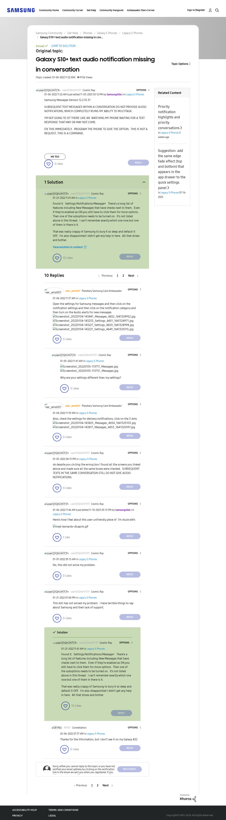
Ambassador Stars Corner (141, 10)
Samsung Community (49, 33)
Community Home (49, 10)
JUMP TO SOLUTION (63, 46)
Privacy (17, 815)
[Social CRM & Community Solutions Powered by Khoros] (188, 798)
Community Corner (72, 10)
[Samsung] (21, 10)
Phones (87, 33)
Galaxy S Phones (107, 33)
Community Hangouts (111, 10)
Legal (52, 815)
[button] (143, 90)
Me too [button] (55, 156)
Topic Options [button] (179, 64)
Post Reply (129, 769)
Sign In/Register (196, 10)
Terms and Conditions (64, 810)
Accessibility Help (24, 810)
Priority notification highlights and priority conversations (169, 117)
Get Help (91, 10)
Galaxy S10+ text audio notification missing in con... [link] (71, 37)
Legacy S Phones (132, 33)
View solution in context (68, 247)
